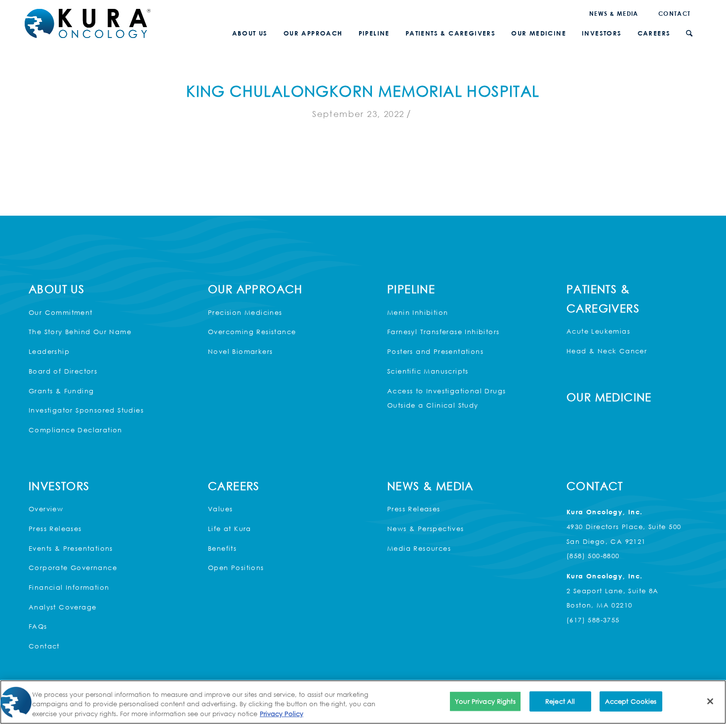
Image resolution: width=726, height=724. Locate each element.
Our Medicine (609, 397)
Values (220, 509)
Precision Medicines (245, 312)
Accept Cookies (631, 701)
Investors (59, 486)
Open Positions (236, 568)
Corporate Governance (73, 568)
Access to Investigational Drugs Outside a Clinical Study (446, 398)
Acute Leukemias (598, 331)
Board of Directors (63, 371)
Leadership (49, 351)
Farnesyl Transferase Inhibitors (443, 332)
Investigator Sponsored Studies (86, 410)
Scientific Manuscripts (428, 371)
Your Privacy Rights (485, 701)
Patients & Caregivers (603, 298)
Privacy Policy (281, 714)
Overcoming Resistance (252, 332)
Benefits (222, 548)
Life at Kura (229, 529)
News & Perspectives (425, 529)
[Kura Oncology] (88, 23)
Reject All (560, 701)
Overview (46, 509)
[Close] (710, 701)
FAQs (38, 626)
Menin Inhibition (417, 312)
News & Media (614, 13)
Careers (234, 486)
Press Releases (55, 529)
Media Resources (419, 548)
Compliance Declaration (75, 430)
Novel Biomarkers (240, 351)
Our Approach (255, 289)
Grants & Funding (61, 391)
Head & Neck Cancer (606, 351)
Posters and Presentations (435, 351)
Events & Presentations (71, 548)
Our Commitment (61, 312)
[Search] (689, 33)
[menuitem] (613, 13)
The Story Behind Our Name (80, 332)
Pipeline (411, 289)
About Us (56, 289)
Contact (674, 13)
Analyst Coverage (62, 607)
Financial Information (69, 587)
